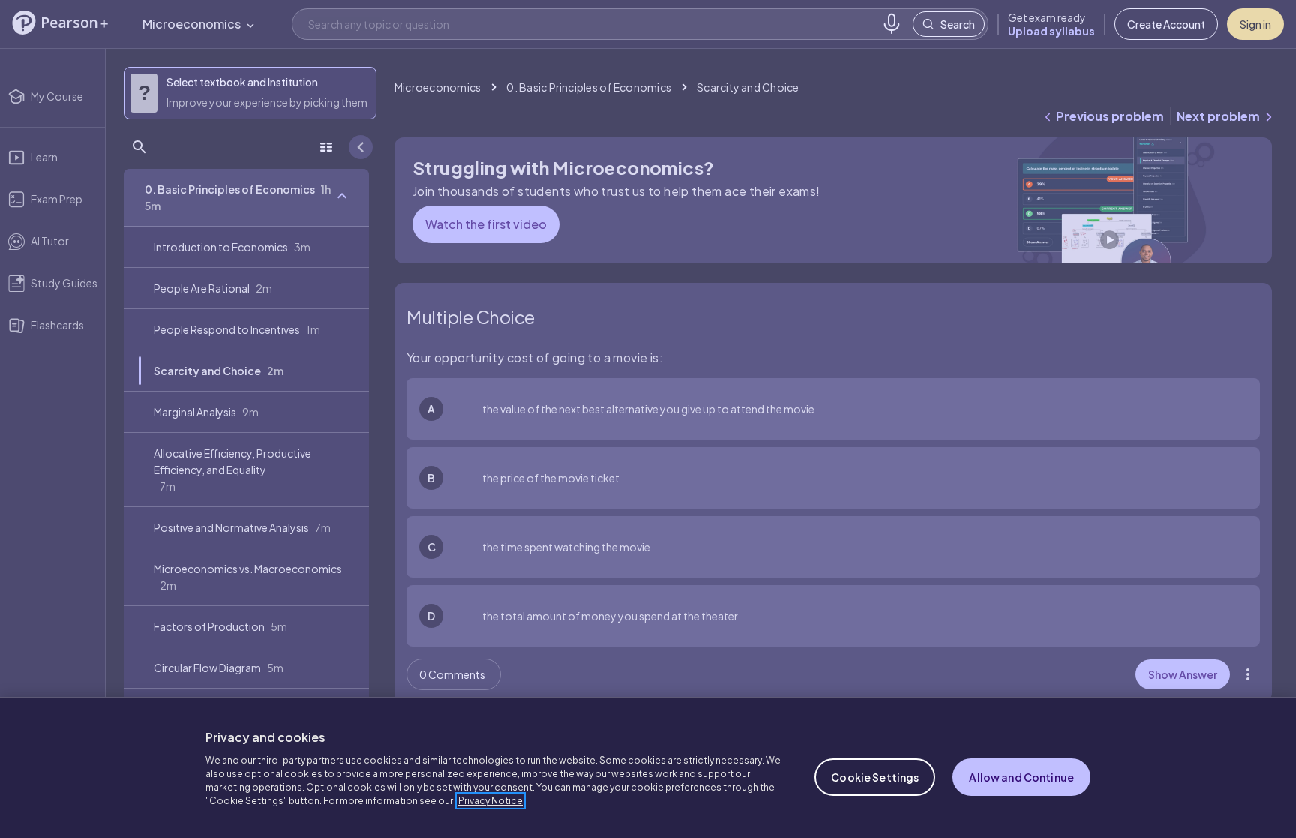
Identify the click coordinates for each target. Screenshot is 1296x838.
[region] (648, 767)
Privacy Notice (490, 800)
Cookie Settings (875, 777)
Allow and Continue (1021, 777)
